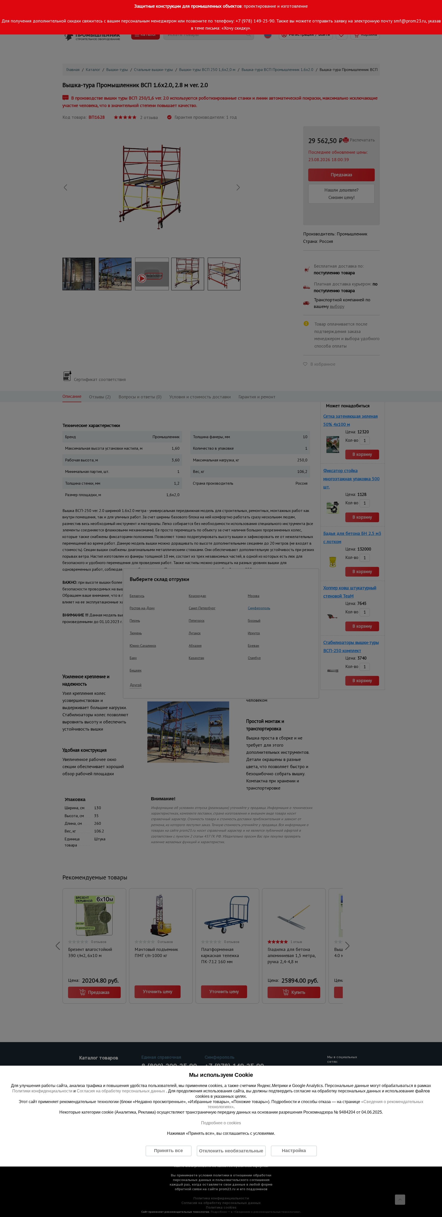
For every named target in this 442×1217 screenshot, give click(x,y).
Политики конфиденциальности (42, 1091)
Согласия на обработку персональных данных (121, 1091)
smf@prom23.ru (410, 21)
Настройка (294, 1150)
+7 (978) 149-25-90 (255, 21)
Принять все (168, 1150)
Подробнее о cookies (221, 1123)
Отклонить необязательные (231, 1150)
